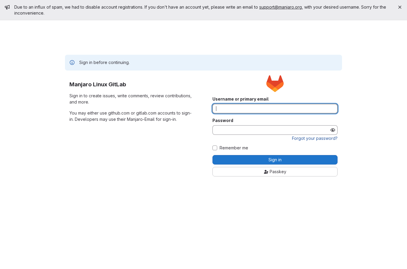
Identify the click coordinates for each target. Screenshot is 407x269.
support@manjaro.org (280, 7)
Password (222, 120)
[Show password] (333, 130)
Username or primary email (240, 99)
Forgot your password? (315, 138)
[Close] (399, 7)
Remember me (234, 148)
